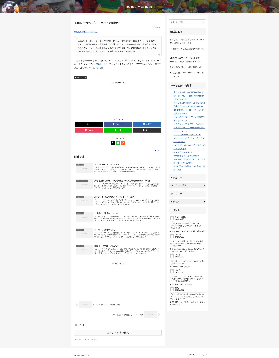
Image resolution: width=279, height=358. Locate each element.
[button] (147, 130)
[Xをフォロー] (113, 143)
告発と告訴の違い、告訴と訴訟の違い (186, 67)
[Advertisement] (118, 99)
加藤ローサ (101, 64)
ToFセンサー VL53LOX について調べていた (187, 50)
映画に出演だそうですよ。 (86, 32)
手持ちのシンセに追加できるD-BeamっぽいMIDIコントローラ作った (187, 41)
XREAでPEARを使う (183, 152)
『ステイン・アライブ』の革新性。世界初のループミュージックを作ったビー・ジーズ (189, 127)
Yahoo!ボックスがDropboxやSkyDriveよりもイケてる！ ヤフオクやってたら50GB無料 (189, 159)
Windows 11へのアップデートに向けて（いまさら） (187, 75)
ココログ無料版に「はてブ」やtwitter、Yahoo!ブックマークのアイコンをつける (189, 138)
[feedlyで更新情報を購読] (118, 143)
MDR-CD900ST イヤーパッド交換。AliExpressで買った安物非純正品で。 (186, 60)
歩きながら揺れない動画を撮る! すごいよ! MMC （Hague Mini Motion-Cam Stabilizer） (189, 96)
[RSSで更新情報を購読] (123, 143)
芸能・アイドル (81, 77)
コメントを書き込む (118, 332)
